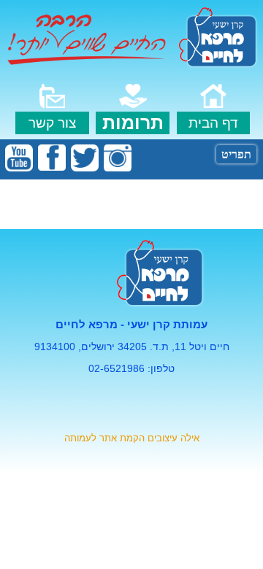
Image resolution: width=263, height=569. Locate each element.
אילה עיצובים (173, 438)
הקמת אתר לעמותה (104, 438)
